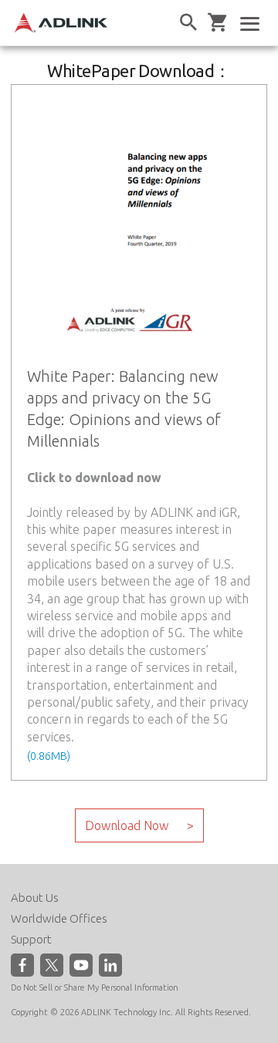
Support (31, 939)
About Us (35, 897)
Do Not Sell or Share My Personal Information (94, 987)
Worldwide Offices (59, 918)
